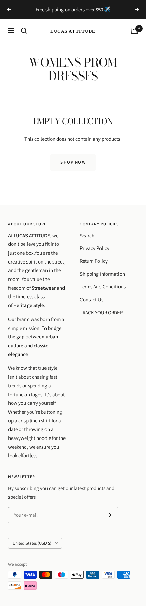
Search (87, 235)
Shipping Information (102, 274)
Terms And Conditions (103, 286)
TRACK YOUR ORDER (101, 312)
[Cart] (134, 31)
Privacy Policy (94, 248)
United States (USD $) (32, 543)
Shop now (73, 162)
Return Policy (94, 261)
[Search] (24, 31)
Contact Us (91, 299)
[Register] (109, 515)
